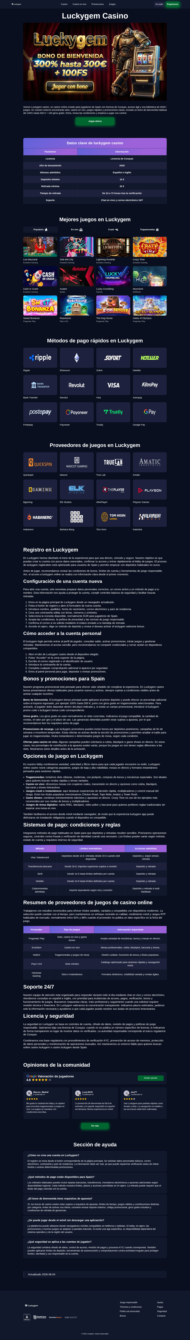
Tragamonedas (147, 229)
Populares (38, 229)
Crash (111, 229)
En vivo (74, 229)
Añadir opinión (150, 1078)
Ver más (95, 1126)
